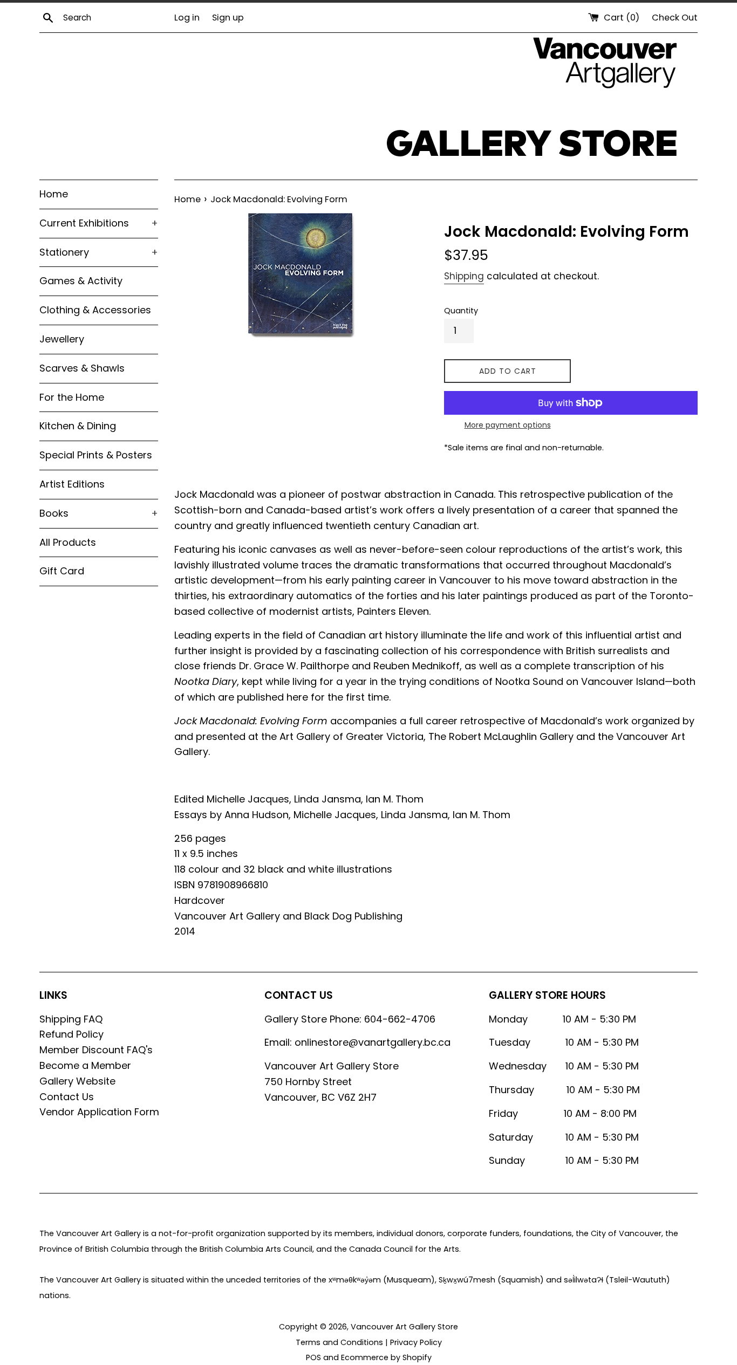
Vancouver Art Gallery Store (404, 1326)
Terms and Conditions (339, 1342)
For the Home (71, 397)
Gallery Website (77, 1081)
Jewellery (61, 339)
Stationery (98, 252)
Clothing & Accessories (95, 310)
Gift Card (61, 571)
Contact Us (66, 1096)
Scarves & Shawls (82, 368)
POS (313, 1357)
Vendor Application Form (99, 1112)
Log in (187, 17)
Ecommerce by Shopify (386, 1357)
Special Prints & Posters (95, 455)
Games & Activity (80, 280)
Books (98, 513)
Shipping (464, 276)
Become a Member (85, 1065)
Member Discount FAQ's (96, 1050)
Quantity (461, 310)
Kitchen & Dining (77, 426)
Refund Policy (71, 1034)
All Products (67, 542)
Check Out (675, 17)
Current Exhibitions (98, 223)
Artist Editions (72, 484)
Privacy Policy (416, 1342)
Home (53, 194)
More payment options (508, 425)
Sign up (228, 17)
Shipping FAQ (71, 1019)
